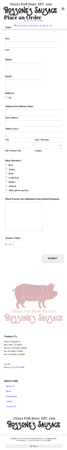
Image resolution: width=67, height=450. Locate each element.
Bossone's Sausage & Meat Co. (35, 26)
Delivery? (9, 93)
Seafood (12, 186)
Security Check (13, 238)
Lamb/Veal (14, 178)
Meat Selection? (13, 160)
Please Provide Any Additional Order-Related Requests (32, 199)
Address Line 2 (12, 128)
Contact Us (11, 406)
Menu (8, 391)
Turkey (12, 169)
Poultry (12, 182)
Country (38, 150)
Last (7, 49)
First (7, 38)
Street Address (11, 117)
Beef (11, 165)
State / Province (42, 139)
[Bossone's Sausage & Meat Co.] (30, 9)
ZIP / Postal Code (13, 150)
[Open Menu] (63, 9)
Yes (10, 97)
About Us (10, 386)
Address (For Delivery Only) (19, 106)
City (7, 139)
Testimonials (11, 396)
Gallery (9, 401)
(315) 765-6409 (17, 367)
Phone (9, 59)
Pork (11, 173)
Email (8, 76)
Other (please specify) (18, 190)
